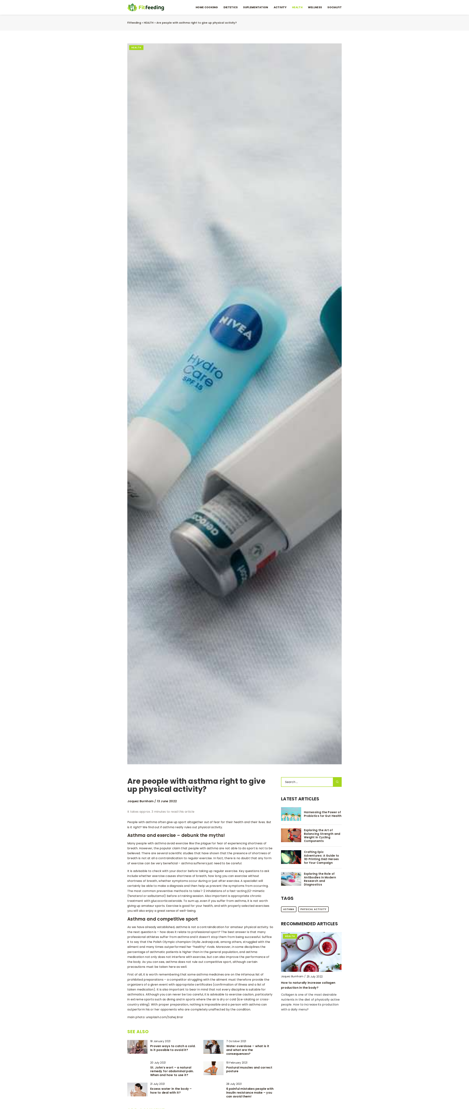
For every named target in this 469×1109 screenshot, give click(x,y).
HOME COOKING (207, 7)
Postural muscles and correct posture (249, 1069)
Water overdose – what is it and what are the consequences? (247, 1050)
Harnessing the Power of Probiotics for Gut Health (323, 814)
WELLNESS (315, 7)
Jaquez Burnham (140, 801)
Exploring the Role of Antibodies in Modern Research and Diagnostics (320, 879)
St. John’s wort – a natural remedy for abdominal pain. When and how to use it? (172, 1071)
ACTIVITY (280, 7)
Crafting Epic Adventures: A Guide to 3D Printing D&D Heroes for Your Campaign (321, 857)
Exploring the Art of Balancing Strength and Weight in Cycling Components (322, 835)
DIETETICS (231, 7)
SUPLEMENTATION (255, 7)
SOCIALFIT (334, 7)
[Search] (337, 782)
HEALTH (297, 7)
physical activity (313, 909)
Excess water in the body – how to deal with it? (171, 1091)
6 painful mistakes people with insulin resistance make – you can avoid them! (250, 1092)
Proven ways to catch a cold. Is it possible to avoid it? (172, 1048)
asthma (288, 909)
